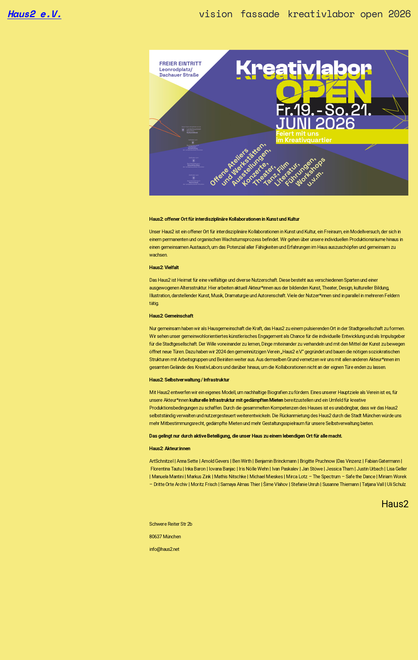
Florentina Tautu (166, 469)
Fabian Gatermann (383, 461)
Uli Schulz (396, 484)
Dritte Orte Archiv (170, 484)
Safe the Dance (360, 476)
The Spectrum (326, 476)
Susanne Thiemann (340, 484)
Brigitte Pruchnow (318, 461)
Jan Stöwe (312, 469)
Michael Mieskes (266, 476)
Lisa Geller (397, 469)
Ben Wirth (241, 461)
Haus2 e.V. (34, 13)
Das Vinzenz (349, 461)
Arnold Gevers (215, 461)
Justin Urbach (370, 469)
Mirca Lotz (296, 476)
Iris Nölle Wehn (254, 469)
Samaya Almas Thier (240, 484)
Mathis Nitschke (230, 476)
